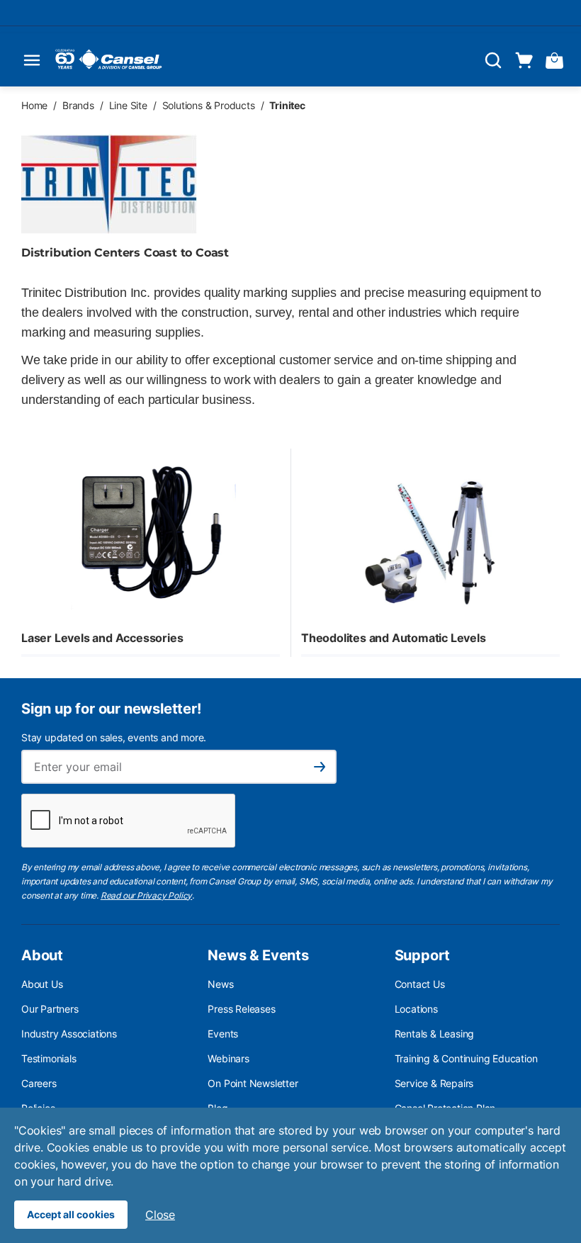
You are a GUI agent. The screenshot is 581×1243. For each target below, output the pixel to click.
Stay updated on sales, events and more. (113, 737)
